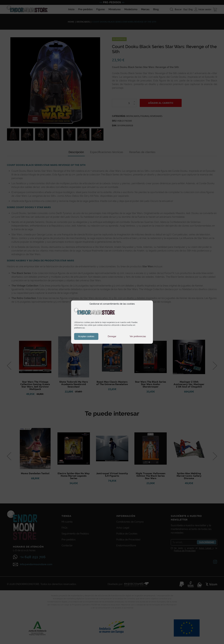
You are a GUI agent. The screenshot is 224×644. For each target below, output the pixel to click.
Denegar (112, 336)
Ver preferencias (138, 336)
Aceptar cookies (86, 336)
